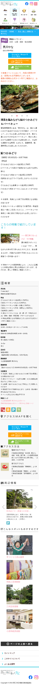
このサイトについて (12, 659)
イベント (15, 23)
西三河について (24, 23)
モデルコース (5, 23)
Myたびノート (33, 23)
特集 (5, 14)
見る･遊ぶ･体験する (15, 14)
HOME (11, 31)
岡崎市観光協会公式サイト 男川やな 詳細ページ (17, 403)
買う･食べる (24, 14)
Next (35, 507)
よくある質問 (9, 664)
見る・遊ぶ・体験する (25, 31)
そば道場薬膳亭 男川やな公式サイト (13, 401)
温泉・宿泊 (33, 14)
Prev (3, 507)
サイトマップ (9, 653)
